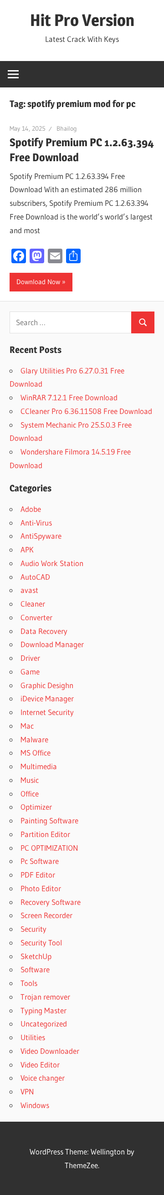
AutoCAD (35, 577)
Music (29, 780)
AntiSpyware (41, 536)
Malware (34, 739)
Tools (28, 983)
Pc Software (39, 861)
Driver (30, 658)
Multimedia (38, 766)
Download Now (38, 281)
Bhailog (66, 128)
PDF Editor (37, 874)
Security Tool (41, 942)
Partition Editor (45, 834)
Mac (27, 725)
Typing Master (43, 1010)
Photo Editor (40, 888)
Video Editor (40, 1064)
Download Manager (52, 644)
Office (29, 793)
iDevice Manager (47, 698)
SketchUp (35, 956)
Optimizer (36, 807)
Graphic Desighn (46, 685)
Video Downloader (49, 1051)
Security (33, 929)
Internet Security (47, 712)
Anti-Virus (36, 522)
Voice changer (42, 1078)
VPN (27, 1091)
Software (35, 969)
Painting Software (49, 820)
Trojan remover (45, 996)
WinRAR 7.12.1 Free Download (69, 397)
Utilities (32, 1037)
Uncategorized (43, 1023)
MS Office (35, 752)
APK (27, 549)
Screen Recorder (46, 915)
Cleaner (32, 603)
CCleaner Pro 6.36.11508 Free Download (86, 411)
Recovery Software (50, 902)
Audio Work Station (51, 563)
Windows (34, 1105)
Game (30, 671)
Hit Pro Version (82, 20)
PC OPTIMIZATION (49, 848)
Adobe (30, 509)
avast (29, 590)
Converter (36, 617)
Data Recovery (43, 631)
